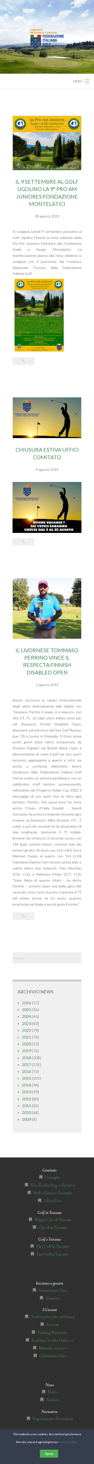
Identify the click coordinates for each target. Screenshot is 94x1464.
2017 (26, 1064)
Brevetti (52, 1324)
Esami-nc (53, 1298)
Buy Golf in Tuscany (53, 1254)
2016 (26, 1071)
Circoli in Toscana (53, 1227)
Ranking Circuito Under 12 (53, 1340)
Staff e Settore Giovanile (52, 1193)
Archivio (52, 1400)
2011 (26, 1105)
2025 (26, 1009)
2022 (26, 1030)
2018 (26, 1057)
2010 (26, 1112)
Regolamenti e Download (53, 1419)
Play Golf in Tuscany (52, 1246)
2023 (26, 1023)
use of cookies (68, 1442)
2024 (26, 1016)
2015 (26, 1078)
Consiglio (52, 1177)
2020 (26, 1043)
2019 (26, 1050)
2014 (26, 1084)
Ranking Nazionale (53, 1332)
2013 (26, 1091)
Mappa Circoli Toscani (53, 1220)
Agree (49, 1453)
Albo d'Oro (53, 1201)
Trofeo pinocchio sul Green (53, 1317)
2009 (26, 1119)
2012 (26, 1098)
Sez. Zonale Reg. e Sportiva (53, 1185)
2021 (26, 1037)
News (52, 1392)
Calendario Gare (52, 1356)
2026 (26, 1002)
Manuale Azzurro (53, 1348)
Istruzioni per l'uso (53, 1290)
